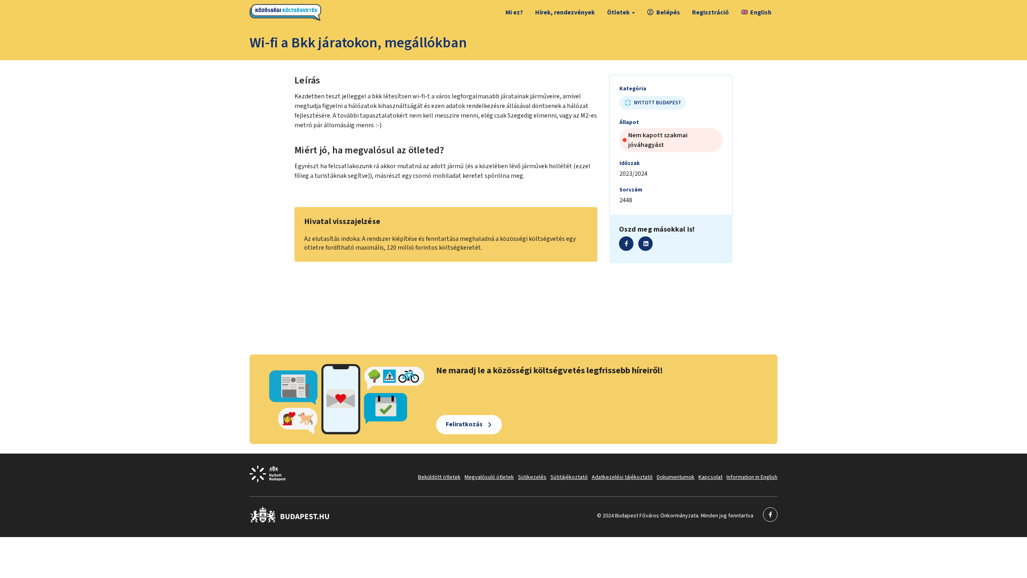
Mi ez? (514, 12)
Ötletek (618, 12)
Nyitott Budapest (657, 102)
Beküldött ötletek (439, 477)
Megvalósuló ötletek (489, 477)
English (760, 12)
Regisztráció (710, 12)
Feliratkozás (464, 424)
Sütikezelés (532, 477)
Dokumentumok (675, 477)
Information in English (752, 477)
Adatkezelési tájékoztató (622, 477)
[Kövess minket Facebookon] (290, 521)
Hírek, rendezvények (565, 12)
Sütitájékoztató (569, 477)
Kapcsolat (710, 477)
